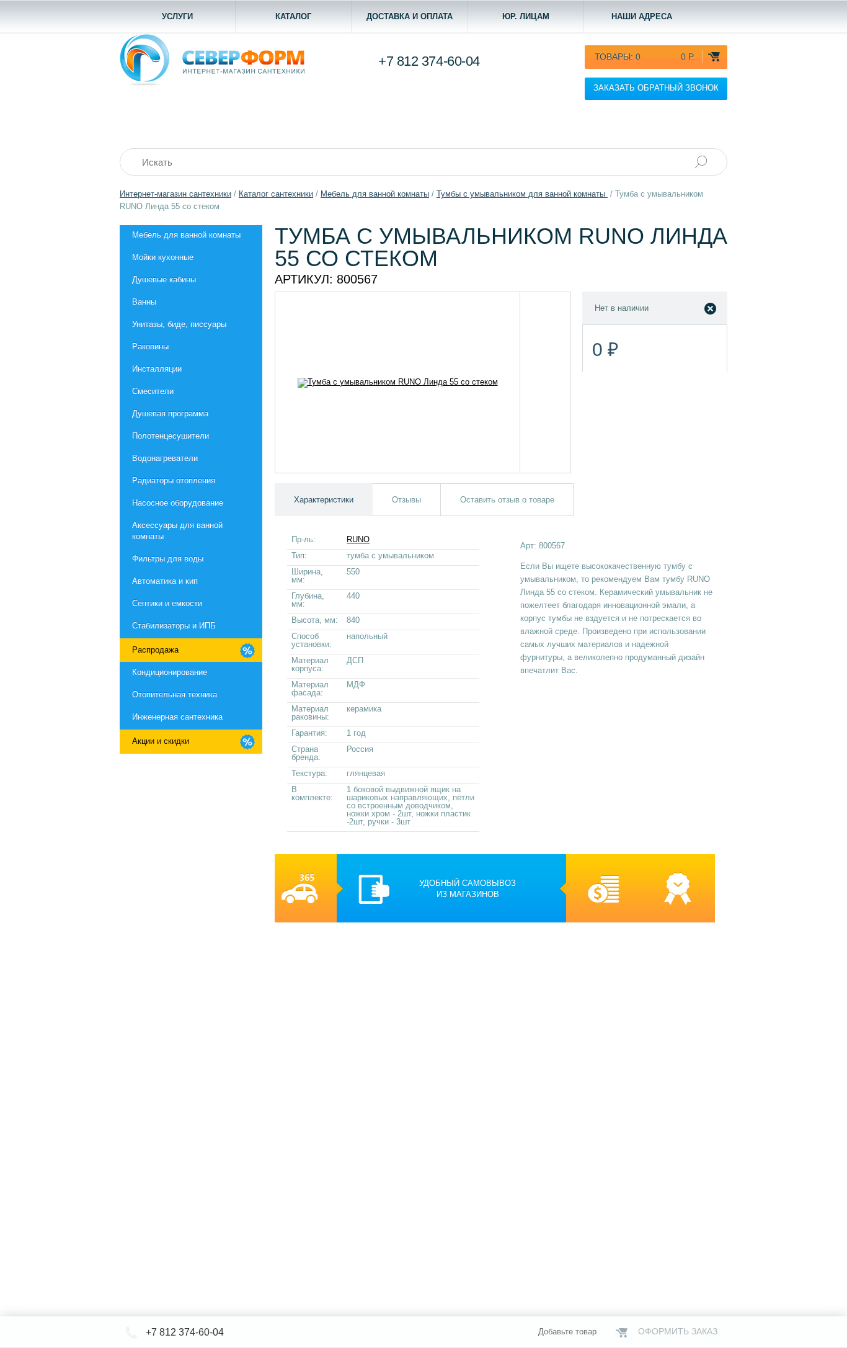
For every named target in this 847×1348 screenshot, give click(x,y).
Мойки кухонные (162, 257)
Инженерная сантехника (177, 716)
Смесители (153, 391)
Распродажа (155, 649)
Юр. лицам (525, 16)
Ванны (144, 301)
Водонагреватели (165, 458)
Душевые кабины (164, 279)
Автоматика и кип (165, 581)
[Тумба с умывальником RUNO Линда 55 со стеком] (397, 382)
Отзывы (406, 499)
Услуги (177, 16)
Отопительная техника (174, 694)
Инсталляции (157, 368)
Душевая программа (170, 413)
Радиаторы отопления (173, 480)
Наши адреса (641, 16)
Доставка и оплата (409, 16)
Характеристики (323, 499)
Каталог (293, 16)
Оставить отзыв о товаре (507, 499)
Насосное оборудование (177, 502)
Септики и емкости (167, 603)
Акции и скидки (160, 741)
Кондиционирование (169, 672)
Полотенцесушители (170, 435)
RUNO (358, 539)
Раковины (150, 346)
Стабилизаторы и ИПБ (174, 625)
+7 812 (429, 61)
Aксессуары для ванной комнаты (177, 530)
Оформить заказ (677, 1331)
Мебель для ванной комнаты (186, 234)
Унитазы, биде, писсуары (179, 324)
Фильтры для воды (167, 558)
